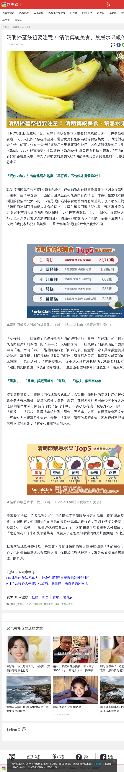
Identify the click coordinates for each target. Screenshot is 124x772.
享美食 (6, 19)
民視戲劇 (24, 12)
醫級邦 (68, 597)
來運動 (100, 12)
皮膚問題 (37, 604)
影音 (45, 597)
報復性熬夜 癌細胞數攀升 (68, 707)
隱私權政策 (96, 763)
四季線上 (6, 27)
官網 (56, 597)
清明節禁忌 (67, 604)
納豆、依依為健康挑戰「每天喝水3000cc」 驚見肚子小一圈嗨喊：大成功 (74, 670)
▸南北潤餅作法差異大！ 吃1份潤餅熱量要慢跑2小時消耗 (48, 578)
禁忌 (13, 604)
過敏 (28, 604)
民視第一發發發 (56, 12)
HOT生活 (87, 12)
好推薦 (73, 12)
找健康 (112, 12)
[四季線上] (12, 4)
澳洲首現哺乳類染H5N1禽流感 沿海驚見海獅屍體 (28, 709)
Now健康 (26, 27)
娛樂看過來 (8, 12)
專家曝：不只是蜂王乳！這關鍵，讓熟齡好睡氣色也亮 (28, 668)
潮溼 (57, 604)
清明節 (20, 604)
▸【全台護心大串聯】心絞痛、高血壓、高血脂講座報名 (47, 583)
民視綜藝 (39, 12)
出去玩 (18, 19)
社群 (35, 597)
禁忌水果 (48, 604)
